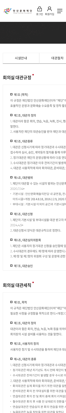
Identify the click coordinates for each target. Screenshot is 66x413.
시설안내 (21, 58)
